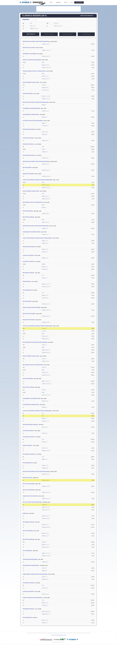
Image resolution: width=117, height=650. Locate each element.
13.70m (43, 605)
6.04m (43, 602)
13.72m (43, 158)
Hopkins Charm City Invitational (30, 496)
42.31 (43, 333)
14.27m (43, 547)
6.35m (43, 222)
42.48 (43, 73)
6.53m (43, 620)
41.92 (43, 193)
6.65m (43, 418)
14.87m (31, 28)
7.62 (43, 146)
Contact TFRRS (62, 632)
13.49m (43, 562)
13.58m (43, 258)
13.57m (43, 297)
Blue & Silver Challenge (28, 217)
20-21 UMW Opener (27, 550)
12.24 (43, 389)
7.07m (55, 25)
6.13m (43, 576)
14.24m (43, 269)
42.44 (43, 347)
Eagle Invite (25, 513)
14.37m (43, 304)
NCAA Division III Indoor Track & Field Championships (36, 102)
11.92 (43, 344)
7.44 (43, 439)
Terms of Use (45, 632)
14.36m (43, 614)
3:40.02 (43, 264)
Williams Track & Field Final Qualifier (32, 307)
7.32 (43, 413)
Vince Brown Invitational (29, 261)
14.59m (43, 56)
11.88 (43, 542)
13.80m (43, 151)
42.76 (43, 62)
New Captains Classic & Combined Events (33, 202)
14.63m (43, 213)
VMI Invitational (27, 281)
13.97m (43, 509)
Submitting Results (54, 632)
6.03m (43, 266)
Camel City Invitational (28, 138)
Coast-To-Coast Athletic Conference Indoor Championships (37, 238)
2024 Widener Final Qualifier (30, 53)
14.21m (43, 286)
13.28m (43, 407)
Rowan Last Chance (27, 477)
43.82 (43, 369)
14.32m (43, 50)
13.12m (43, 170)
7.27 (31, 23)
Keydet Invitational (27, 445)
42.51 (43, 219)
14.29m (43, 111)
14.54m (43, 44)
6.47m (43, 448)
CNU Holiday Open (27, 290)
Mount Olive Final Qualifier (29, 313)
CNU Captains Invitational (29, 155)
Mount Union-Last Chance (29, 47)
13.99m (43, 67)
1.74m (31, 25)
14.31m (43, 234)
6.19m (43, 427)
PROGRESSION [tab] (86, 34)
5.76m (43, 395)
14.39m (43, 78)
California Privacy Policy (37, 632)
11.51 (43, 331)
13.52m (43, 527)
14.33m (43, 98)
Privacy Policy (29, 632)
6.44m (43, 277)
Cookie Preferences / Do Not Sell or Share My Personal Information (77, 632)
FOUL (43, 104)
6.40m (43, 196)
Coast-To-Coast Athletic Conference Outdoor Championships (37, 179)
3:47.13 (43, 149)
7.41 (43, 275)
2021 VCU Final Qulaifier (29, 489)
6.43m (43, 240)
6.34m (43, 350)
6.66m (43, 96)
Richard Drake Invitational (29, 129)
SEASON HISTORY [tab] (68, 34)
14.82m (43, 187)
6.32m (43, 568)
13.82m (43, 140)
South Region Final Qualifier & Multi (31, 108)
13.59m (43, 570)
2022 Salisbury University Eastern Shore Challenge (35, 342)
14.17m (43, 90)
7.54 (43, 600)
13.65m (43, 352)
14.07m (43, 518)
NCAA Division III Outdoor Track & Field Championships (36, 41)
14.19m (43, 125)
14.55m (43, 164)
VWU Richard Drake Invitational (30, 424)
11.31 (55, 23)
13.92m (43, 134)
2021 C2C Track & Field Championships (32, 502)
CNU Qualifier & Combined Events (31, 114)
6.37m (43, 76)
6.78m (43, 87)
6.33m (43, 249)
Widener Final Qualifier (28, 173)
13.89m (43, 535)
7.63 (43, 585)
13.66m (43, 555)
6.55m (43, 524)
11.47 (43, 358)
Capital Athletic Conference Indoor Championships (35, 574)
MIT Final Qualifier (27, 167)
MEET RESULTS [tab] (31, 34)
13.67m (43, 383)
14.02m (43, 442)
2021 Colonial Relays (28, 530)
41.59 (43, 182)
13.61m (43, 433)
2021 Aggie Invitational (28, 522)
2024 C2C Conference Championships (32, 59)
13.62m (43, 468)
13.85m (43, 243)
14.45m (43, 338)
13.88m (43, 450)
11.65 (43, 85)
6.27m (43, 336)
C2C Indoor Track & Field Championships (33, 120)
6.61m (43, 131)
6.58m (43, 284)
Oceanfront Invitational (28, 144)
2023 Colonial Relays (28, 211)
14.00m (43, 421)
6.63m (43, 123)
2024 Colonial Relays (28, 93)
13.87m (43, 316)
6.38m (43, 295)
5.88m (43, 459)
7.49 (43, 456)
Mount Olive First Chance (29, 319)
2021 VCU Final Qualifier (29, 483)
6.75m (43, 465)
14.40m (43, 117)
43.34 (43, 392)
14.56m (43, 486)
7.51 (43, 292)
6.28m (43, 381)
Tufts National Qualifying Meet (30, 559)
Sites (49, 632)
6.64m (43, 65)
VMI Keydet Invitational (28, 608)
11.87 (43, 367)
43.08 (43, 205)
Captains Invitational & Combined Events (33, 597)
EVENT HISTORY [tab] (49, 34)
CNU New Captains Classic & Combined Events (34, 71)
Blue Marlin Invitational (28, 272)
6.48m (43, 553)
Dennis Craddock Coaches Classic (31, 82)
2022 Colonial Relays (28, 378)
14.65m (43, 198)
